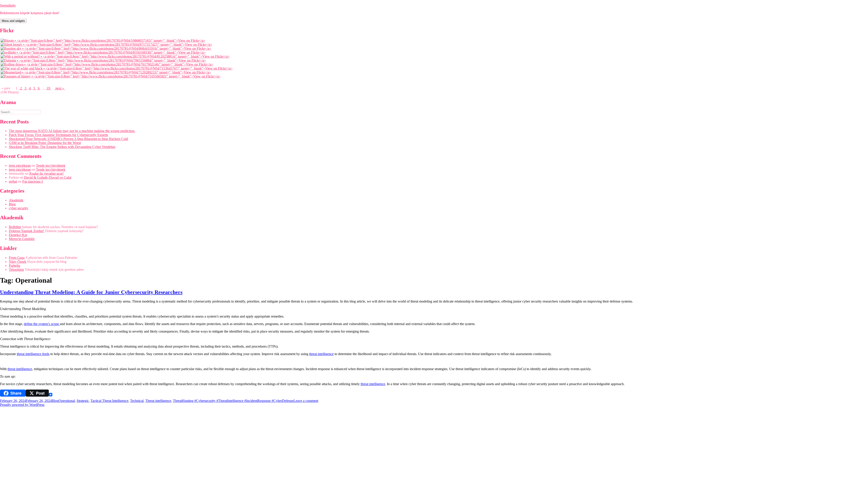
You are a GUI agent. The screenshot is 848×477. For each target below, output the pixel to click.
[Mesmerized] (106, 72)
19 (48, 88)
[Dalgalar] (103, 60)
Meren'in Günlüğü (21, 239)
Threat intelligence (158, 401)
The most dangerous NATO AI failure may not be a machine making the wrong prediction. (72, 131)
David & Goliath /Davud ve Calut (47, 177)
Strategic (83, 401)
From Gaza (17, 257)
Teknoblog (16, 269)
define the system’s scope (42, 324)
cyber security (18, 208)
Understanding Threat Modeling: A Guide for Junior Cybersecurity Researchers (91, 292)
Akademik (16, 200)
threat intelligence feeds (33, 354)
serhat (13, 181)
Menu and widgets (13, 21)
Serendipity (8, 5)
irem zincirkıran (20, 165)
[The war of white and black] (117, 68)
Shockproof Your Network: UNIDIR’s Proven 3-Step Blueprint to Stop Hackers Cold (68, 139)
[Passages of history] (111, 76)
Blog (12, 204)
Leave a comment (305, 401)
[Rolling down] (107, 64)
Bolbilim (15, 227)
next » (60, 88)
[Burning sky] (106, 48)
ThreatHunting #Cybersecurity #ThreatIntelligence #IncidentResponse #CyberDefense (233, 401)
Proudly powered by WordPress (22, 405)
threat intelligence (321, 354)
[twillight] (103, 52)
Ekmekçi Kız (18, 235)
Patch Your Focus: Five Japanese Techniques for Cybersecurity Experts (58, 135)
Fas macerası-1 (32, 181)
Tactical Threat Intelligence (109, 401)
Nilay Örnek (17, 261)
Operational (67, 401)
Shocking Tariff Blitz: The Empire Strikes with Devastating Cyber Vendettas (62, 147)
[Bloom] (103, 40)
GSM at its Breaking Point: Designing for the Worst (45, 143)
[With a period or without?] (115, 56)
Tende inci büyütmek (50, 165)
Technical (137, 401)
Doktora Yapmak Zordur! (26, 231)
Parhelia (14, 265)
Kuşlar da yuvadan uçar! (46, 173)
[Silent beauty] (106, 44)
